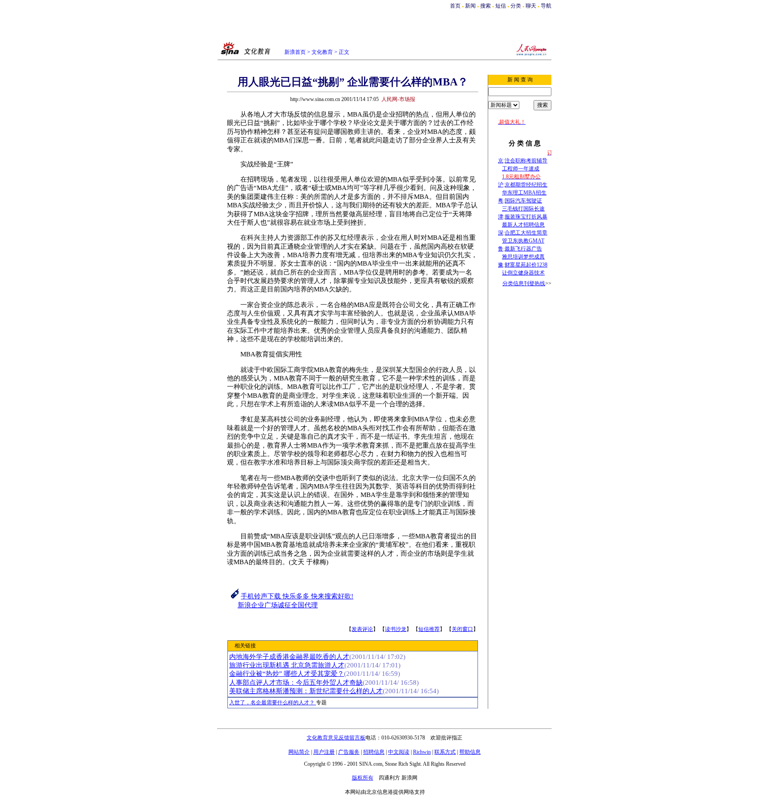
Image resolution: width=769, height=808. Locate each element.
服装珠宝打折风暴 (526, 217)
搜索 (486, 6)
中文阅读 (398, 752)
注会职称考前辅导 (526, 161)
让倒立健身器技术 (523, 273)
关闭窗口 (462, 629)
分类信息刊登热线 (523, 283)
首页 (455, 6)
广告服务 (349, 752)
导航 (546, 6)
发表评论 (362, 629)
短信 (500, 6)
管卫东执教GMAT (523, 241)
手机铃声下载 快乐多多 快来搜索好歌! (297, 596)
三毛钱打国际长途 (523, 209)
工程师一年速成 (520, 169)
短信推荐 (429, 629)
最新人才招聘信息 (523, 225)
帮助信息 (470, 752)
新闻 (470, 6)
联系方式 (445, 752)
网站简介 (299, 752)
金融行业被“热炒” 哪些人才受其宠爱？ (286, 673)
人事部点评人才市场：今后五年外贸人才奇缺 (296, 682)
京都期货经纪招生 (526, 185)
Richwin (422, 752)
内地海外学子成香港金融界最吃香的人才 (289, 656)
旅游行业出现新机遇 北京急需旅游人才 (286, 665)
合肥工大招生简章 (526, 233)
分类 (515, 6)
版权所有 (362, 778)
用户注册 (324, 752)
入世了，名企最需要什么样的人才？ (272, 702)
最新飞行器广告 (523, 249)
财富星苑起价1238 (526, 265)
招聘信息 (373, 752)
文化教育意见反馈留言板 (336, 738)
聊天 (531, 6)
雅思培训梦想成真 (523, 257)
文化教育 (322, 52)
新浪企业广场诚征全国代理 (278, 605)
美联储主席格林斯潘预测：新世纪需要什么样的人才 (306, 691)
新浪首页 (295, 52)
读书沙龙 (395, 629)
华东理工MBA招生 (524, 193)
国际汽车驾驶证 (523, 201)
